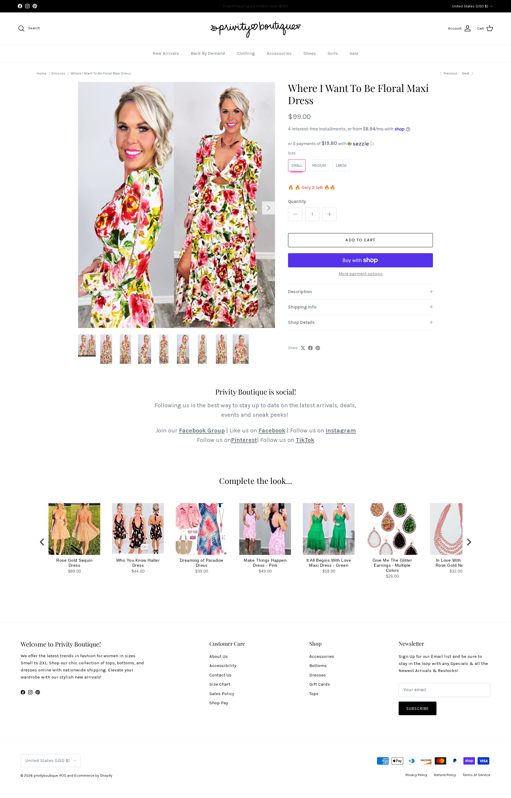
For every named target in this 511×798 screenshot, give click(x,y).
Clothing (246, 53)
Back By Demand (208, 53)
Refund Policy (445, 775)
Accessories (279, 53)
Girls (333, 53)
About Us (218, 656)
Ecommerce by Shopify (93, 775)
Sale (354, 53)
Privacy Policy (416, 775)
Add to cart (360, 240)
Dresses (58, 73)
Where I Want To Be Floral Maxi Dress (101, 73)
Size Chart (219, 684)
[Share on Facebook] (310, 348)
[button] (360, 143)
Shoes (309, 53)
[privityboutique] (255, 28)
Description (300, 291)
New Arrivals (166, 53)
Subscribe (417, 708)
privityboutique (46, 775)
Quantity (297, 201)
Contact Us (220, 675)
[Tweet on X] (303, 348)
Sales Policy (221, 693)
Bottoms (318, 665)
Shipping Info (302, 307)
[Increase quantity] (329, 214)
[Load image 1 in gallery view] (176, 205)
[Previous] (42, 542)
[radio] (296, 165)
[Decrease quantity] (295, 214)
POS (62, 775)
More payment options (361, 274)
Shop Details (301, 322)
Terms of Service (476, 775)
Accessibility (222, 665)
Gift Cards (319, 684)
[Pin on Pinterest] (318, 348)
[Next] (468, 542)
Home (41, 73)
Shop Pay (218, 702)
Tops (313, 693)
